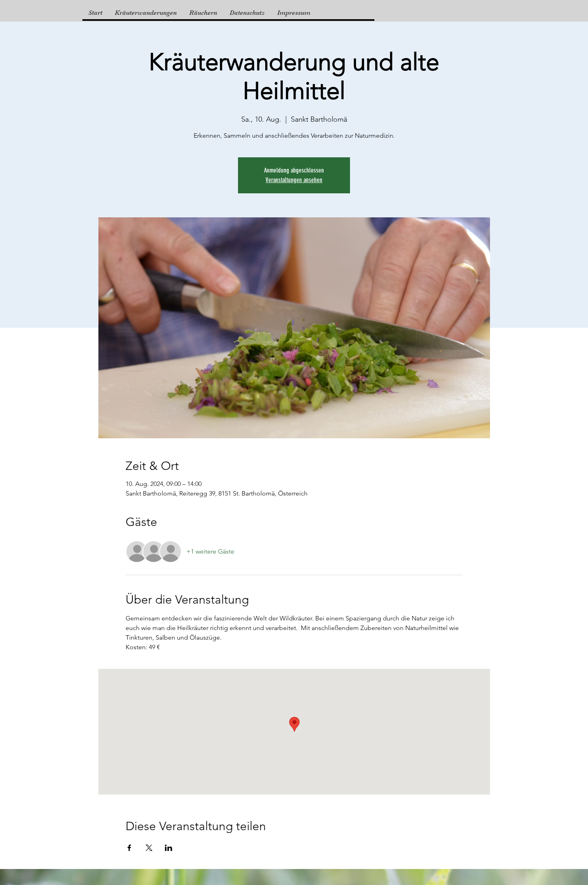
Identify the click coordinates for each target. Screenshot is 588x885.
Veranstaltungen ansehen (294, 180)
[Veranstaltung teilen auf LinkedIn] (168, 848)
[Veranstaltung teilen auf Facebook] (129, 848)
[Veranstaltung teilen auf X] (149, 848)
